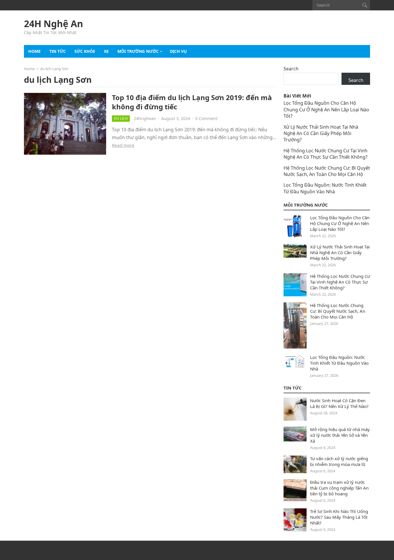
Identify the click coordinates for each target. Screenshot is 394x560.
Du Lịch (121, 118)
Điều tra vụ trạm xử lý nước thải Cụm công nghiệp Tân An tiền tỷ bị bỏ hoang (339, 488)
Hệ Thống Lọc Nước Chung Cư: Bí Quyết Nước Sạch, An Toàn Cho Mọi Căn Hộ (327, 171)
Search (291, 68)
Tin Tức (293, 388)
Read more (123, 145)
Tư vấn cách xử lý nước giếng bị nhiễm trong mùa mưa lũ (339, 461)
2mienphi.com (38, 550)
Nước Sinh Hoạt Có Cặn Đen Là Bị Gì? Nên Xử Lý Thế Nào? (339, 403)
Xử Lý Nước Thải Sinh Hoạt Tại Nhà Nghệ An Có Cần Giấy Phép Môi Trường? (321, 133)
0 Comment (206, 118)
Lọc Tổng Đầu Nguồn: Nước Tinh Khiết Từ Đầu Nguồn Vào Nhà (325, 188)
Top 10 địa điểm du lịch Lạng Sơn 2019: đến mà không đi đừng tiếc (192, 102)
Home (34, 51)
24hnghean (145, 118)
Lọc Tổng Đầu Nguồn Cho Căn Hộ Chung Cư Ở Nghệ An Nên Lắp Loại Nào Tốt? (326, 109)
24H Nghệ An (53, 23)
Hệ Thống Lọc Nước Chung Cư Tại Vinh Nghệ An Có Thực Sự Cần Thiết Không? (325, 153)
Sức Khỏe (84, 51)
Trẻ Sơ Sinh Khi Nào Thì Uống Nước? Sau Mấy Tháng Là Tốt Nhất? (339, 517)
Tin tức (57, 51)
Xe (106, 51)
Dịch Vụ (178, 51)
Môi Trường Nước (138, 51)
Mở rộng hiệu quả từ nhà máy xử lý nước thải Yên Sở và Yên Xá (340, 435)
